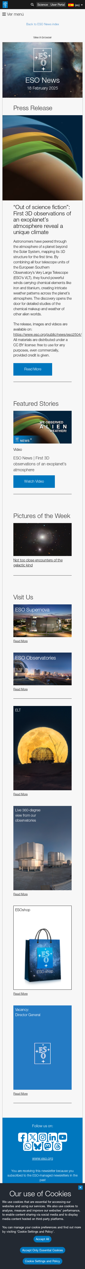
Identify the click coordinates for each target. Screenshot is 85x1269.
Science (42, 4)
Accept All (42, 1239)
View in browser (42, 37)
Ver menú (15, 14)
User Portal (58, 4)
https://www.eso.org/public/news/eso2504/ (47, 334)
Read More (32, 369)
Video (17, 449)
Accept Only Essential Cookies (42, 1250)
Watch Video (34, 481)
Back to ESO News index (42, 24)
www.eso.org (42, 1158)
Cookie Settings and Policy (42, 1261)
